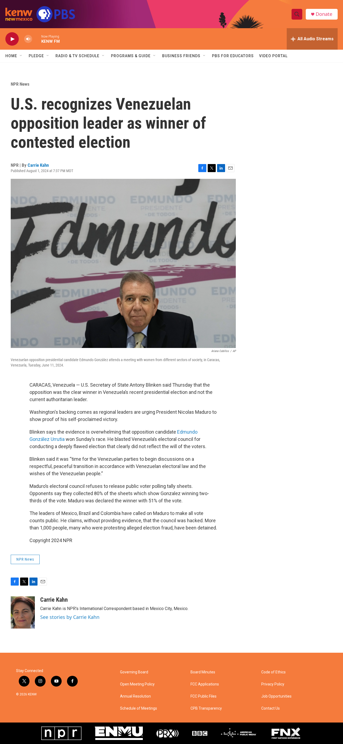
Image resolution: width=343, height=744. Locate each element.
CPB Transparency (206, 708)
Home (11, 56)
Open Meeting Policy (137, 684)
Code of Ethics (273, 672)
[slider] (37, 39)
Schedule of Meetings (138, 708)
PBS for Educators (233, 56)
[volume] (28, 39)
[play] (12, 39)
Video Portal (273, 56)
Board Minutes (203, 672)
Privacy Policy (272, 684)
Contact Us (270, 708)
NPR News (20, 84)
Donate (324, 14)
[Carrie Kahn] (23, 612)
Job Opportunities (276, 696)
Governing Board (134, 672)
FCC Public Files (204, 696)
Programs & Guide (131, 56)
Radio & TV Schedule (77, 56)
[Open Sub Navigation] (21, 56)
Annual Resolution (135, 696)
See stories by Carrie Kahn (69, 617)
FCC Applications (205, 684)
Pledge (36, 56)
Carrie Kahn (38, 165)
